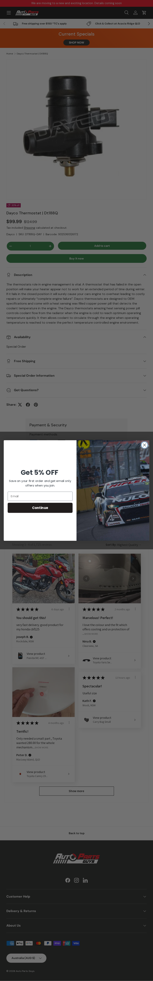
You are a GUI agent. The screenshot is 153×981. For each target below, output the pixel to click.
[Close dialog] (144, 445)
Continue (40, 507)
